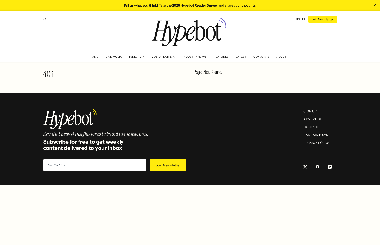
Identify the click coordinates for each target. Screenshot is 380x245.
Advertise (312, 119)
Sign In (300, 19)
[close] (374, 5)
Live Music (114, 56)
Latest (241, 56)
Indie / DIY (136, 56)
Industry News (194, 56)
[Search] (45, 19)
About (281, 56)
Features (221, 56)
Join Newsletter (322, 19)
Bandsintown (316, 135)
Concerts (261, 56)
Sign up (310, 111)
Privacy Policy (316, 143)
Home (94, 56)
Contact (311, 127)
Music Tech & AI (163, 56)
